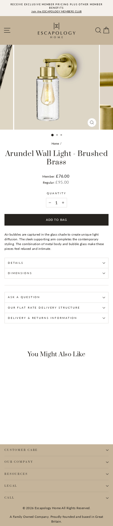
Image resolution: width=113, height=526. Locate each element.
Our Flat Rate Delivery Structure (44, 307)
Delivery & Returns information (42, 317)
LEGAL (10, 486)
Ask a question (24, 297)
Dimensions (20, 273)
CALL (9, 497)
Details (15, 262)
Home (55, 143)
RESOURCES (16, 474)
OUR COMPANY (18, 462)
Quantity (56, 193)
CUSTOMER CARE (21, 450)
